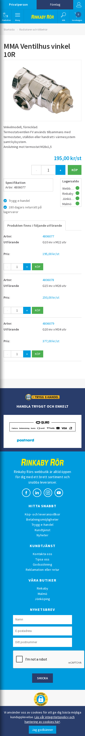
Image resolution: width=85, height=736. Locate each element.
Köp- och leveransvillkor (42, 514)
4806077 (48, 236)
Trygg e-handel (43, 524)
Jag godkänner (42, 730)
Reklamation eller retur (43, 569)
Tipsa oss (42, 559)
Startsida (9, 29)
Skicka (42, 678)
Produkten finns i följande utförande (34, 225)
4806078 (48, 280)
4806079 (48, 323)
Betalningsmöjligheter (42, 519)
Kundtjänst (43, 530)
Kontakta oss (42, 554)
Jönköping (42, 599)
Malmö (42, 594)
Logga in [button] (79, 4)
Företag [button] (55, 5)
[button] (5, 16)
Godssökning (42, 564)
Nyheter (42, 535)
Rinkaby (42, 588)
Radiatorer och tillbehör (33, 29)
